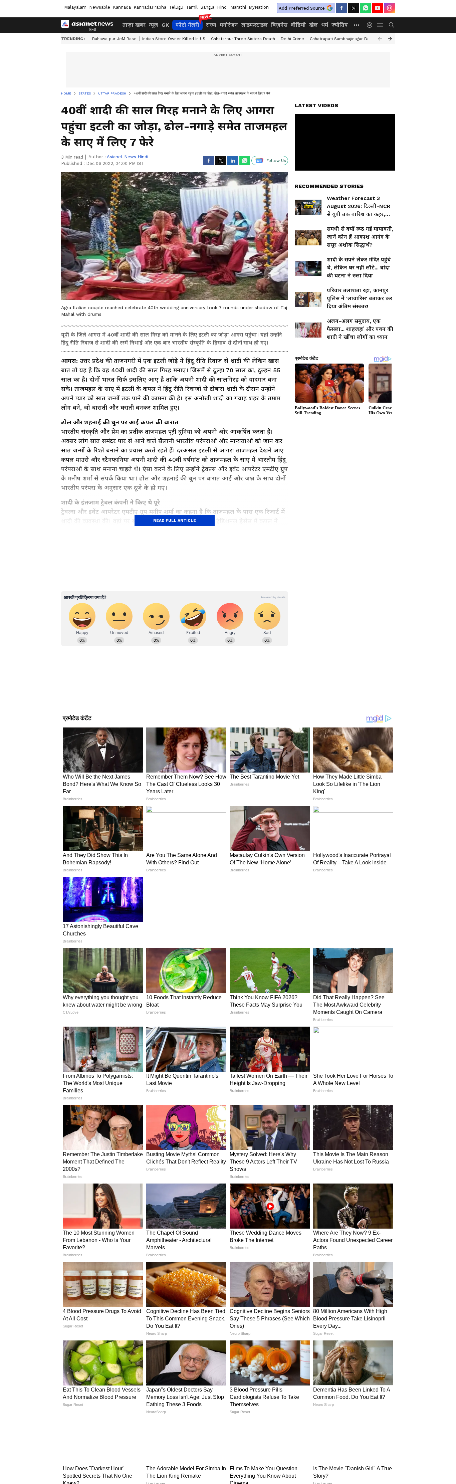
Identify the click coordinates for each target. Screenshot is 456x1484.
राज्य (211, 25)
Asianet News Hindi (127, 156)
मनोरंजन (229, 25)
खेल (313, 25)
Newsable (99, 7)
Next (390, 38)
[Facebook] (341, 8)
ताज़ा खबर (134, 25)
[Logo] (89, 25)
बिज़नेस (279, 25)
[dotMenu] (357, 25)
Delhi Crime (292, 38)
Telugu (176, 7)
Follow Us (276, 160)
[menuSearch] (391, 25)
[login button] (371, 25)
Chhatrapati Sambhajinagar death (343, 38)
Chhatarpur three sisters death (243, 38)
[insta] (389, 8)
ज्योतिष (339, 25)
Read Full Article (174, 520)
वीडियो (298, 25)
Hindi (222, 7)
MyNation (259, 7)
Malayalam (75, 7)
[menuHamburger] (380, 25)
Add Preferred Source (302, 8)
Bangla (207, 7)
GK (165, 25)
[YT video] (377, 8)
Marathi (238, 7)
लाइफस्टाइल (254, 25)
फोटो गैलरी (187, 25)
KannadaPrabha (150, 7)
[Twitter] (353, 8)
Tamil (192, 7)
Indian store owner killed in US (173, 38)
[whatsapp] (365, 8)
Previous (380, 38)
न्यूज (153, 25)
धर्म (324, 25)
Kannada (122, 7)
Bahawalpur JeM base (114, 38)
